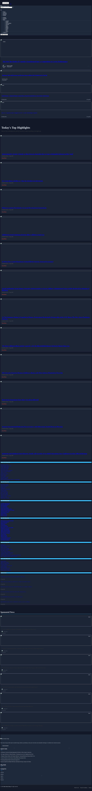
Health (7, 22)
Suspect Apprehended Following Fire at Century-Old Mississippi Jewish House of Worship (32, 426)
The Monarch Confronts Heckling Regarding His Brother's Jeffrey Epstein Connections (16, 752)
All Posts (5, 12)
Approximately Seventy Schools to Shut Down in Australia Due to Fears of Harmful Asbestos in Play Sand (37, 154)
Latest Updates (5, 3)
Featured (4, 18)
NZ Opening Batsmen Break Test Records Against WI (10, 759)
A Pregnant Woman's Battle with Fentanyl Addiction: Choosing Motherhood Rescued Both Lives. (18, 756)
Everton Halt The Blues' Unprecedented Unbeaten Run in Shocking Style (11, 596)
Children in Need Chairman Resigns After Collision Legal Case (23, 234)
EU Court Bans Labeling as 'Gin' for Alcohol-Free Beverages (22, 181)
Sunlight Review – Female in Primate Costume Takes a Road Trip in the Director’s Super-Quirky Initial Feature (25, 95)
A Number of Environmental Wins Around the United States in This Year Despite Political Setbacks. (15, 581)
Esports (4, 15)
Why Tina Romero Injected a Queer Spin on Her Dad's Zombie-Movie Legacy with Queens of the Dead (16, 586)
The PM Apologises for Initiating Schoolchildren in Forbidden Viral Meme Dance (13, 576)
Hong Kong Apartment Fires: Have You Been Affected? (20, 399)
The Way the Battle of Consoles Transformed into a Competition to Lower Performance (35, 61)
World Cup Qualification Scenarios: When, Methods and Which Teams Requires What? (27, 3)
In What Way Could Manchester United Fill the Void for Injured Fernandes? (27, 261)
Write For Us (76, 787)
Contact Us (5, 32)
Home (4, 11)
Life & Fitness (8, 23)
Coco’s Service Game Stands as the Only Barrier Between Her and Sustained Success (13, 591)
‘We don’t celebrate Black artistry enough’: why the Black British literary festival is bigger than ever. (36, 346)
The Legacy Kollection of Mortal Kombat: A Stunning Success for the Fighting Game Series (17, 754)
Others (7, 26)
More (4, 19)
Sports (7, 28)
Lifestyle (7, 24)
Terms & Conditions (83, 787)
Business (5, 14)
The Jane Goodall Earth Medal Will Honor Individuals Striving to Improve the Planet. (16, 761)
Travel (7, 31)
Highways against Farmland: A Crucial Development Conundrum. (24, 208)
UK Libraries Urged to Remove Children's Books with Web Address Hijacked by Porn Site (32, 373)
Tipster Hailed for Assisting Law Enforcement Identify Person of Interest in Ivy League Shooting (15, 601)
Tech (7, 29)
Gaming (7, 20)
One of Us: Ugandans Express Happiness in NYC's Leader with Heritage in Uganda (19, 112)
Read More (4, 158)
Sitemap (90, 787)
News (7, 25)
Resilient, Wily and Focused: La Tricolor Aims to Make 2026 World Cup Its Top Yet (24, 75)
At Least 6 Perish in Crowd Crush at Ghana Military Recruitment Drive (13, 757)
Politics (7, 27)
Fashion (4, 17)
